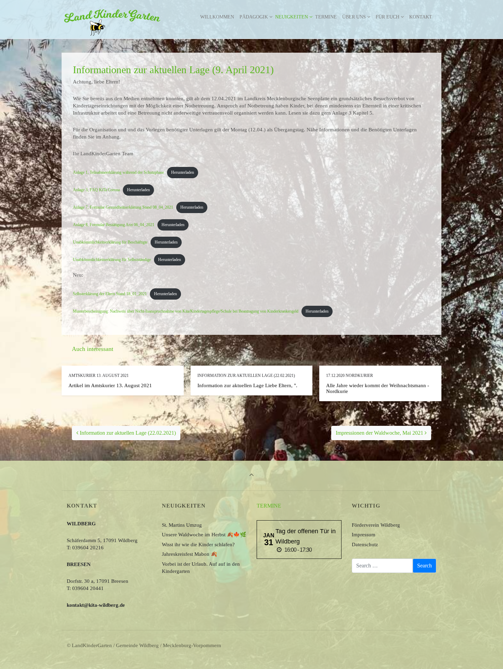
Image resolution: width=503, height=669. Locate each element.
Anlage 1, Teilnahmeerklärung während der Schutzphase (118, 172)
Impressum (363, 534)
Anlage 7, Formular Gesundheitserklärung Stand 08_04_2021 (123, 207)
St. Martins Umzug (182, 525)
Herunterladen (182, 172)
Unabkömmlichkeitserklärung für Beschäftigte (110, 242)
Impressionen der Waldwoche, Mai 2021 (380, 433)
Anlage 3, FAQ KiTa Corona (96, 189)
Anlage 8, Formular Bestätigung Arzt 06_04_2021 (113, 224)
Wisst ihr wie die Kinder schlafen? (198, 544)
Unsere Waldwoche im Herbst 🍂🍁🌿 (204, 534)
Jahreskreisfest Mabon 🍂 (189, 554)
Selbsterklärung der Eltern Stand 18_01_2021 (110, 293)
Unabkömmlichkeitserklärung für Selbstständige (112, 259)
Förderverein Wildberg (376, 525)
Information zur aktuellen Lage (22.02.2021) (127, 433)
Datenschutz (365, 544)
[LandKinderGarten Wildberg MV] (112, 17)
